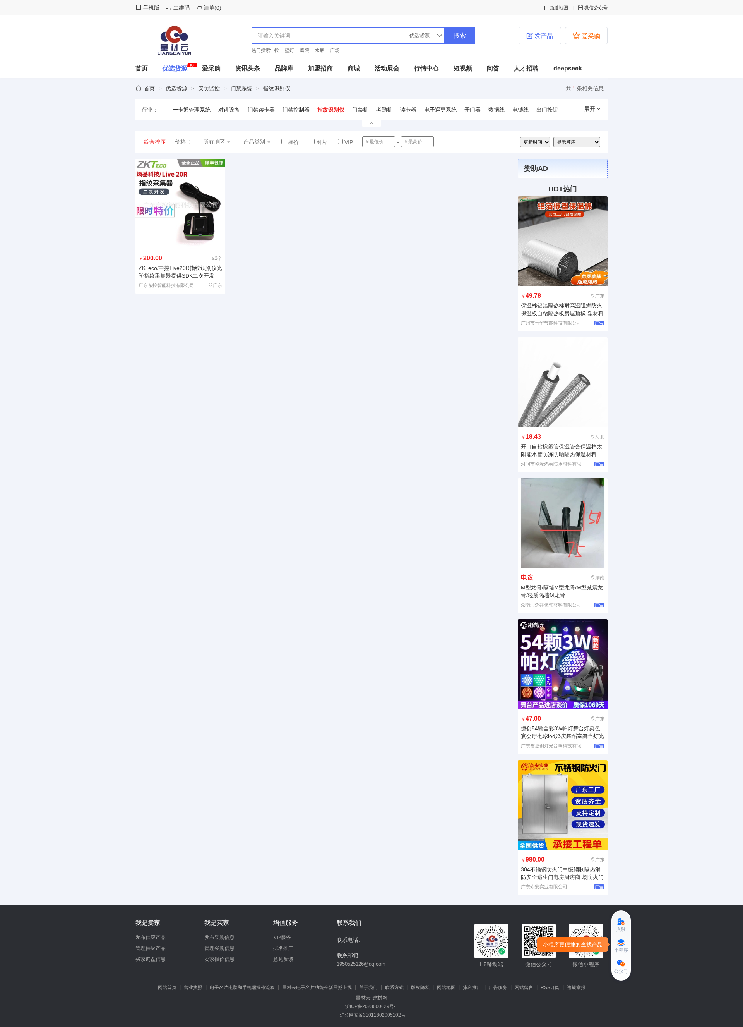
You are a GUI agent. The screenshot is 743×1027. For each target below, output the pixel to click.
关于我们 (368, 987)
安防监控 (209, 88)
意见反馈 (283, 959)
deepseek (567, 68)
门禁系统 (241, 88)
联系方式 (394, 987)
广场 (334, 50)
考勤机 (384, 109)
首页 (141, 68)
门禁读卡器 (261, 109)
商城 (354, 68)
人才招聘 (526, 68)
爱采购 (586, 35)
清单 (209, 8)
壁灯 (289, 50)
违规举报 (576, 987)
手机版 (151, 8)
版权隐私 (420, 987)
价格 (180, 142)
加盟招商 (320, 68)
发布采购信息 (219, 937)
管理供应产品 (150, 948)
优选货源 (175, 68)
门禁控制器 (296, 109)
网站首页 (167, 987)
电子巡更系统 (440, 109)
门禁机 (360, 109)
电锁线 (520, 109)
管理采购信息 (219, 948)
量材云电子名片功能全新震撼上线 (317, 987)
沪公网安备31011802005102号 (371, 1015)
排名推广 (283, 948)
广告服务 (498, 987)
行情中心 (426, 68)
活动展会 (387, 68)
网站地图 (446, 987)
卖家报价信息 (219, 959)
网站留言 (524, 987)
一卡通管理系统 (192, 109)
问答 (493, 68)
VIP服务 (282, 937)
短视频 (463, 68)
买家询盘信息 (150, 959)
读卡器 (408, 109)
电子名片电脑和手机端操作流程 (242, 987)
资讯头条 (247, 68)
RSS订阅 (550, 987)
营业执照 (193, 987)
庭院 (304, 50)
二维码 (181, 8)
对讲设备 (229, 109)
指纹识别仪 (276, 88)
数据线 (496, 109)
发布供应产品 (150, 937)
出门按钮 (547, 109)
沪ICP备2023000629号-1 (371, 1006)
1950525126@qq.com (361, 964)
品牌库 (284, 68)
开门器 (472, 109)
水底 (319, 50)
